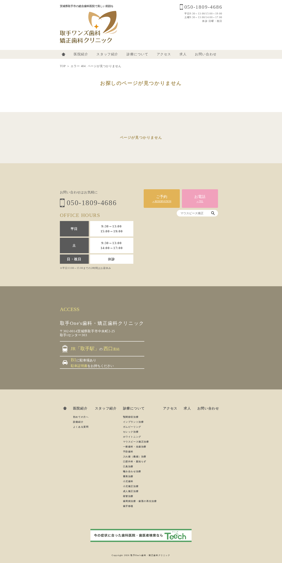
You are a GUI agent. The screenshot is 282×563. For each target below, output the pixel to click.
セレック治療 (131, 432)
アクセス (164, 54)
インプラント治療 (133, 422)
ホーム (63, 54)
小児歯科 (128, 481)
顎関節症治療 (131, 417)
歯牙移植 (128, 506)
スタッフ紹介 (107, 54)
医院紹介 (81, 54)
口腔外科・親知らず (134, 461)
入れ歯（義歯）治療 (134, 456)
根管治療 (128, 496)
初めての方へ (81, 417)
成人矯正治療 (131, 491)
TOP (63, 66)
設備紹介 (78, 422)
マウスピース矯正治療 (136, 441)
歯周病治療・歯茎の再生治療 (140, 501)
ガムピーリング (132, 427)
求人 (183, 54)
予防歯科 (128, 451)
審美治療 (128, 476)
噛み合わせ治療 (132, 471)
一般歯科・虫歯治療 (134, 446)
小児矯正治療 (131, 486)
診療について (137, 54)
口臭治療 (128, 466)
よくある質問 (81, 427)
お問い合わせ (206, 54)
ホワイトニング (132, 436)
